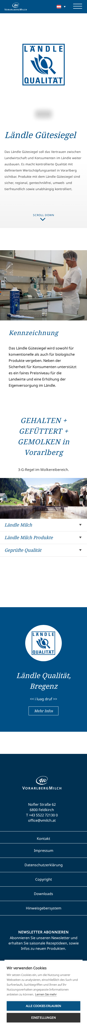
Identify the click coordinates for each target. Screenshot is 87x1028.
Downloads (43, 893)
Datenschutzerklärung (44, 864)
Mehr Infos (43, 710)
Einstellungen (43, 1018)
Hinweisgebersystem (43, 908)
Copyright (43, 879)
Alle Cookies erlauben (43, 1006)
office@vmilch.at (42, 820)
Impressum (43, 850)
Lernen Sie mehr (46, 994)
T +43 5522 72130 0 (42, 815)
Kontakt (43, 838)
